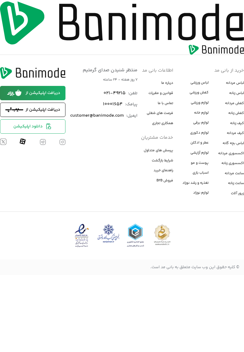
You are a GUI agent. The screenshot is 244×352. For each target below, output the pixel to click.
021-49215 (115, 93)
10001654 (113, 104)
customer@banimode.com (97, 115)
